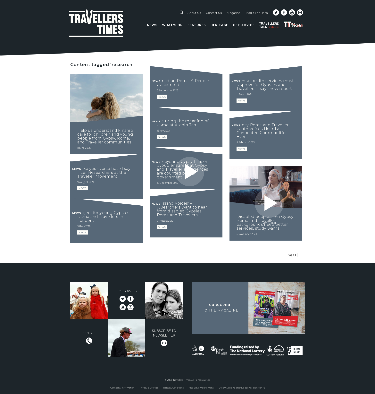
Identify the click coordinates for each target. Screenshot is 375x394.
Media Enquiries (256, 13)
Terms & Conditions (173, 387)
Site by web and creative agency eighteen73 (242, 387)
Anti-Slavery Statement (201, 387)
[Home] (96, 24)
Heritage (219, 25)
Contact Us (214, 13)
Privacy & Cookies (148, 387)
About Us (194, 13)
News (152, 25)
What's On (172, 25)
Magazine (233, 13)
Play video (190, 191)
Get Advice (244, 25)
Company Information (122, 387)
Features (197, 25)
